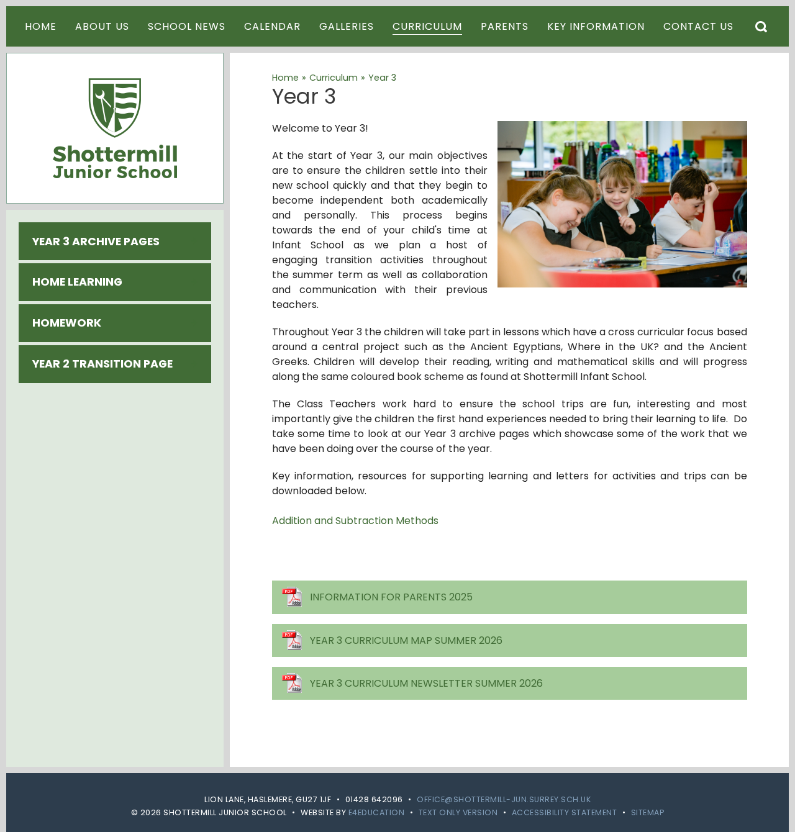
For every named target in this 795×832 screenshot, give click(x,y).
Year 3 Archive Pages (96, 241)
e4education (376, 812)
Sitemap (648, 812)
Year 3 (382, 77)
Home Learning (77, 281)
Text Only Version (458, 812)
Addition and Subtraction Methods (355, 520)
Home (285, 77)
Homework (66, 322)
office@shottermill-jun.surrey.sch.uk (504, 799)
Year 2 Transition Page (102, 363)
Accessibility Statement (564, 812)
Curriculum (333, 77)
